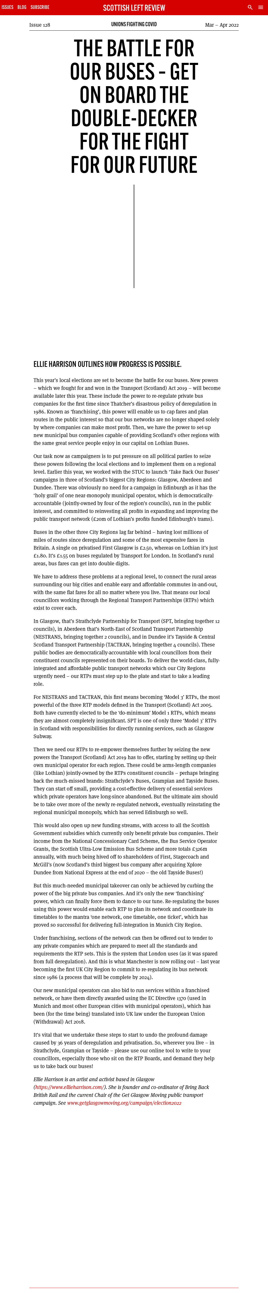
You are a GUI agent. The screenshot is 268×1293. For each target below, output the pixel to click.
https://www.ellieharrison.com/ (69, 1087)
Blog (22, 7)
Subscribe (40, 7)
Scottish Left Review (134, 8)
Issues (7, 7)
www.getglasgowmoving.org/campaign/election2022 (124, 1102)
